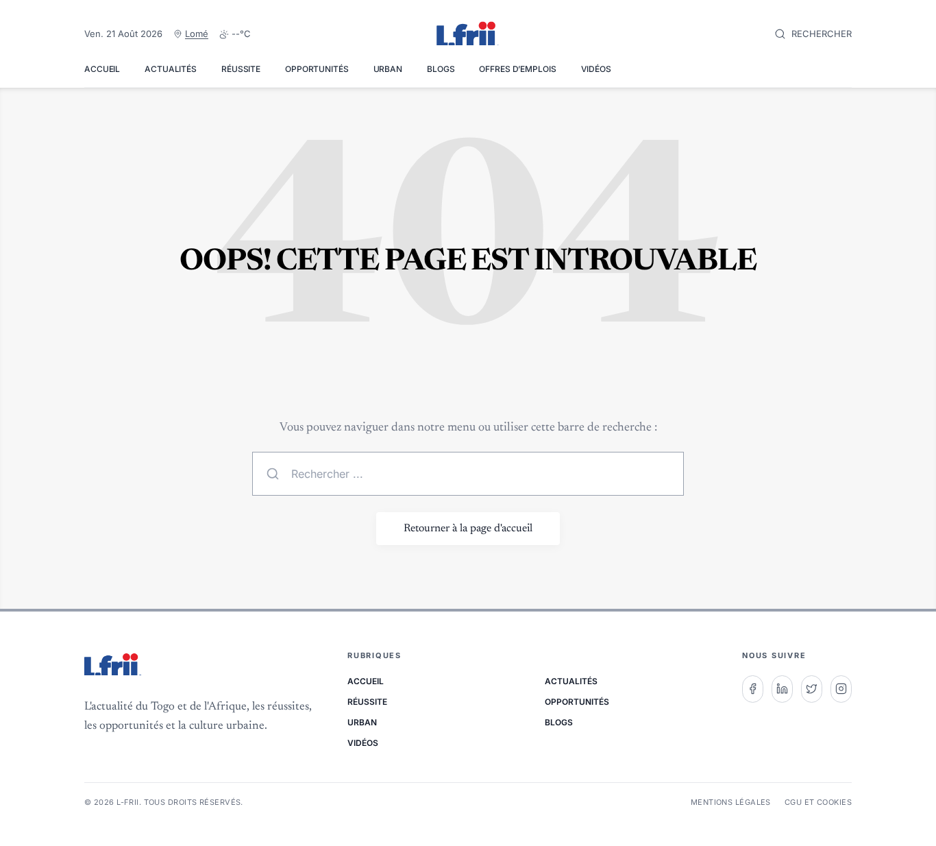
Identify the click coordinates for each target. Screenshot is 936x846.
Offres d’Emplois (517, 69)
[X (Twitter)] (811, 689)
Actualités (171, 69)
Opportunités (317, 69)
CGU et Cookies (818, 802)
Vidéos (596, 69)
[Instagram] (841, 689)
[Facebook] (752, 689)
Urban (387, 69)
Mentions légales (731, 802)
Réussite (240, 69)
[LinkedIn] (782, 689)
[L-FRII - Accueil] (468, 34)
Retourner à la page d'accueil (468, 528)
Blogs (440, 69)
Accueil (102, 69)
